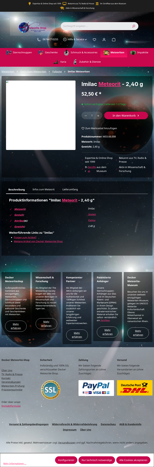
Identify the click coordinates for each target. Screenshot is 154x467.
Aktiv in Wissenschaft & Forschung (80, 8)
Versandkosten (66, 442)
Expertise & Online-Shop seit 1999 (47, 3)
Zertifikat (105, 320)
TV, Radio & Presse (12, 374)
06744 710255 (50, 39)
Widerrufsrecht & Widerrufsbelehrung (74, 424)
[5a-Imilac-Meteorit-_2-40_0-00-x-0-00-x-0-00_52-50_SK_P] (40, 115)
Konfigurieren (66, 460)
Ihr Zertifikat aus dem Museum (113, 3)
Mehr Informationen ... (14, 463)
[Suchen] (133, 26)
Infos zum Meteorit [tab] (44, 189)
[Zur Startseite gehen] (32, 26)
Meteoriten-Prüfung (13, 386)
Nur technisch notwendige (97, 460)
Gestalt (18, 214)
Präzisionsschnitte (12, 389)
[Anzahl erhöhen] (98, 115)
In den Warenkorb (124, 115)
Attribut (19, 220)
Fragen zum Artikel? (25, 237)
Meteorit (110, 84)
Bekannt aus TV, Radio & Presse (81, 3)
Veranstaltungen (11, 382)
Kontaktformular (11, 406)
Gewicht (19, 226)
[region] (41, 115)
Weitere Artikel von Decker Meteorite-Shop (38, 241)
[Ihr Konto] (104, 39)
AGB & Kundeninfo (130, 424)
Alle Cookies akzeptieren (133, 460)
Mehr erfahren (16, 326)
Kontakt (6, 378)
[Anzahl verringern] (86, 115)
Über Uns (7, 370)
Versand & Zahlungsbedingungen (28, 424)
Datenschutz (108, 424)
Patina (91, 220)
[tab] (16, 190)
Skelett (92, 214)
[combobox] (95, 26)
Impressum (70, 429)
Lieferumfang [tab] (70, 189)
